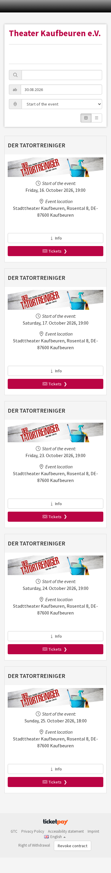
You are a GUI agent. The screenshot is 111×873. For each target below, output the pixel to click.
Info (58, 238)
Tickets (55, 251)
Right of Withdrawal (34, 845)
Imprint (93, 831)
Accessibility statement (66, 831)
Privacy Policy (32, 831)
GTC (14, 831)
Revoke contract (72, 845)
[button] (55, 836)
